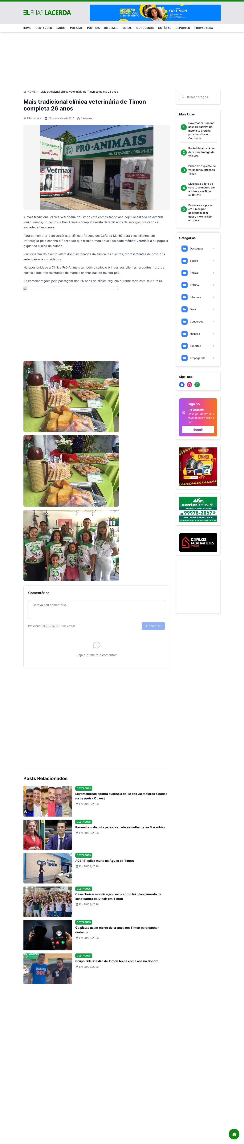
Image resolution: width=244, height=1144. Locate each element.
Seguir (198, 429)
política (93, 27)
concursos (145, 27)
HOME (27, 27)
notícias (164, 27)
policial (76, 27)
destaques (44, 27)
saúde (61, 27)
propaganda (203, 27)
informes (111, 27)
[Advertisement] (122, 59)
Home (31, 91)
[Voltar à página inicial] (234, 1134)
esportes (183, 27)
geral (127, 27)
